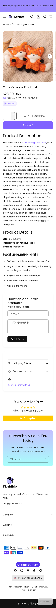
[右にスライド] (50, 56)
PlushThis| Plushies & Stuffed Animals (31, 587)
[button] (4, 16)
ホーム (8, 24)
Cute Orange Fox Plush (23, 24)
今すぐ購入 (28, 125)
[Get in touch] (44, 16)
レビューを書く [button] (28, 418)
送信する (15, 339)
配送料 (5, 98)
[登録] (45, 459)
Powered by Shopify (28, 590)
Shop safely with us (20, 384)
